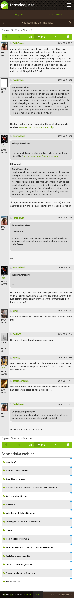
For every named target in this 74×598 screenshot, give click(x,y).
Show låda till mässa (15, 479)
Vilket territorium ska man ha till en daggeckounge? (29, 547)
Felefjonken (18, 80)
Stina (15, 311)
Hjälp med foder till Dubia (17, 539)
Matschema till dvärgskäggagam (20, 513)
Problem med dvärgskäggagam (20, 573)
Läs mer (27, 594)
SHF (3, 345)
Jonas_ (16, 358)
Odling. (8, 530)
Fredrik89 (17, 334)
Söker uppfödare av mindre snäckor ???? (23, 522)
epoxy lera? (10, 462)
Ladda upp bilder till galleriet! (18, 564)
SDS (3, 147)
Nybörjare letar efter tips (16, 496)
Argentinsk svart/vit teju (16, 470)
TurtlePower (18, 43)
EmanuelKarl (19, 136)
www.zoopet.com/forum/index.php (36, 127)
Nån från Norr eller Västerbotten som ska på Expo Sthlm (31, 487)
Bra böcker (10, 504)
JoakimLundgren (21, 381)
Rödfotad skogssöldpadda (17, 556)
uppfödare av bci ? (13, 581)
